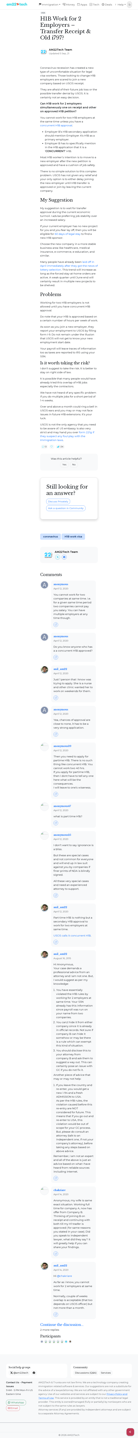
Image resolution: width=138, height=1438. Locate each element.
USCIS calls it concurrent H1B (72, 935)
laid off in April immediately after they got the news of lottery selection (69, 265)
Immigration (49, 4)
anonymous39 (62, 746)
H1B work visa (73, 536)
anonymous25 (62, 834)
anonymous (61, 584)
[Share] (130, 1432)
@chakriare (64, 1276)
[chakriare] (62, 1341)
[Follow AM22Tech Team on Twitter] (57, 557)
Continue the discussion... (62, 1325)
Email (14, 1408)
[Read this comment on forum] (56, 624)
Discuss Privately (58, 501)
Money (70, 4)
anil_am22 (60, 669)
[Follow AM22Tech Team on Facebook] (64, 557)
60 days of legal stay (68, 233)
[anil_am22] (70, 1341)
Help (120, 4)
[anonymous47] (54, 1341)
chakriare (60, 1190)
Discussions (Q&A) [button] (85, 1372)
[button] (44, 446)
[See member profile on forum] (44, 584)
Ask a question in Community (66, 508)
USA (43, 13)
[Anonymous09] (66, 1341)
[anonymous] (42, 1341)
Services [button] (106, 1372)
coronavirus (50, 536)
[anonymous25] (50, 1341)
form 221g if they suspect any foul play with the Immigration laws (67, 436)
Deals (108, 4)
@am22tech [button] (20, 1372)
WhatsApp (17, 1402)
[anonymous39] (58, 1341)
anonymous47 (62, 806)
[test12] (46, 1341)
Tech (95, 4)
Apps (83, 4)
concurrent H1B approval (56, 125)
